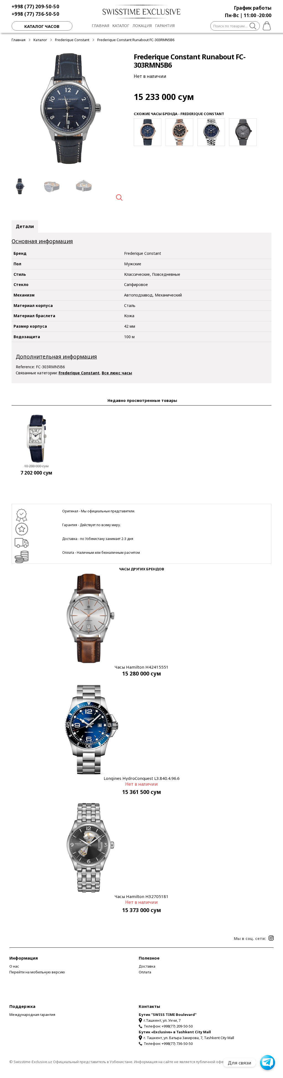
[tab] (25, 226)
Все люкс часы (117, 372)
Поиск (253, 27)
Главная (100, 25)
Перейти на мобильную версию (37, 972)
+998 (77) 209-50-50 (35, 6)
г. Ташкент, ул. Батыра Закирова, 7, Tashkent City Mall (189, 1037)
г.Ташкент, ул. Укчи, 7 (162, 1020)
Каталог (120, 25)
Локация (142, 25)
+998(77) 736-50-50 (177, 1043)
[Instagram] (271, 938)
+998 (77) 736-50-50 (35, 14)
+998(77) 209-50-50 (177, 1026)
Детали (25, 226)
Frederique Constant (72, 39)
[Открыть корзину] (265, 25)
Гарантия (165, 25)
